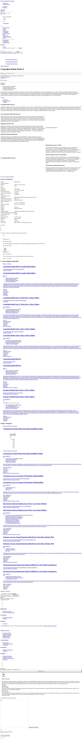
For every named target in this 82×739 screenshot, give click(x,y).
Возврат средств (6, 637)
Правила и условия (7, 611)
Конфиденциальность (8, 617)
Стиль (4, 38)
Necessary (5, 686)
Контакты (5, 623)
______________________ (8, 39)
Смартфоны (5, 295)
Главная (2, 52)
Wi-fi (4, 34)
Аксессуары (14, 426)
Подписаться (15, 595)
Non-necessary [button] (5, 690)
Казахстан (5, 6)
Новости (5, 7)
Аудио (4, 28)
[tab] (42, 99)
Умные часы (5, 31)
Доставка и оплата (7, 633)
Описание (5, 99)
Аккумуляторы (6, 33)
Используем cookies (52, 625)
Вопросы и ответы (7, 635)
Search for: (3, 11)
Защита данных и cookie (8, 658)
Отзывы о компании (7, 656)
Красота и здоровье (16, 534)
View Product (6, 291)
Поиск (20, 48)
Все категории (6, 27)
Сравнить (3, 84)
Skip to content (11, 1)
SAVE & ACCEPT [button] (6, 695)
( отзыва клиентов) (5, 77)
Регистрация (6, 23)
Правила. (46, 625)
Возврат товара (6, 636)
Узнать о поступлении (5, 735)
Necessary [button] (4, 684)
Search (4, 46)
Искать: (4, 48)
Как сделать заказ (7, 634)
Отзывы (5, 102)
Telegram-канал (6, 4)
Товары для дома (15, 473)
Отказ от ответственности (8, 612)
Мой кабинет (6, 40)
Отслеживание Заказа (8, 643)
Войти (4, 19)
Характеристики (6, 100)
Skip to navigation (4, 1)
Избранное (5, 645)
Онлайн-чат (5, 3)
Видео (4, 30)
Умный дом (5, 35)
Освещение (5, 32)
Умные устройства (7, 36)
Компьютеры (6, 387)
